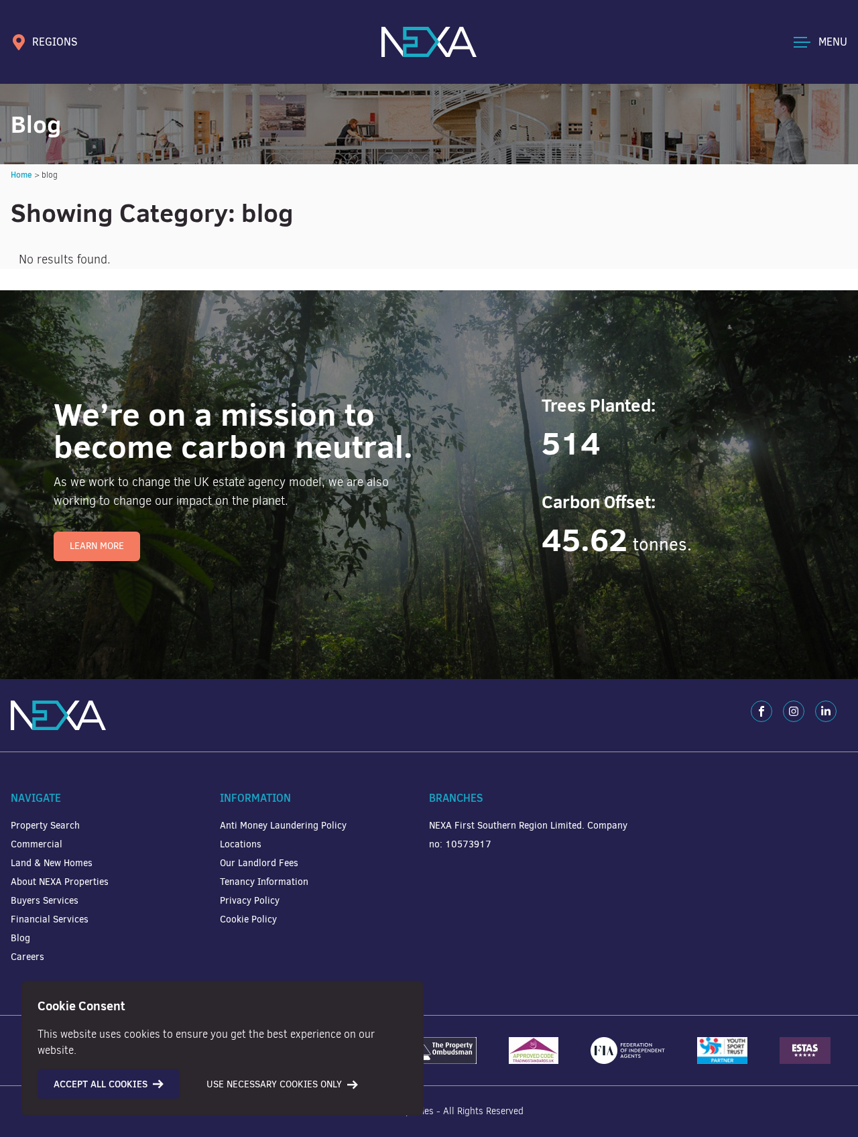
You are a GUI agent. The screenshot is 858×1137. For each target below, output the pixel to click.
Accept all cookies (100, 1084)
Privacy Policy (250, 900)
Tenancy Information (264, 882)
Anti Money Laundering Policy (283, 825)
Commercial (36, 844)
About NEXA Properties (60, 882)
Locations (240, 844)
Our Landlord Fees (259, 863)
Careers (27, 957)
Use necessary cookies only (274, 1084)
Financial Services (49, 919)
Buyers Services (44, 900)
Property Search (45, 825)
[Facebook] (761, 711)
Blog (20, 938)
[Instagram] (793, 711)
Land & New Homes (52, 863)
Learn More (97, 546)
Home (21, 174)
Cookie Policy (248, 919)
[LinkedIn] (826, 711)
